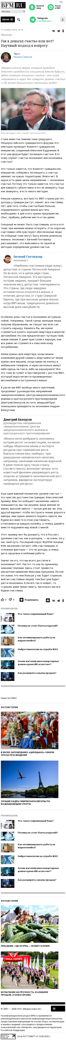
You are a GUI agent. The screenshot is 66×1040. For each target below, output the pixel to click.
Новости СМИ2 (8, 698)
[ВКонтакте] (54, 31)
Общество (6, 34)
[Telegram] (58, 31)
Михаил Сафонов (23, 56)
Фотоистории (9, 707)
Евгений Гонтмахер (28, 257)
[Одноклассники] (63, 31)
